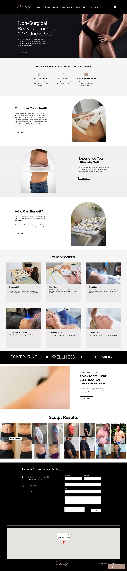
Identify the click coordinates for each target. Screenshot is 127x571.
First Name (68, 475)
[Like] (39, 74)
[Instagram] (31, 491)
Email (66, 482)
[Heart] (63, 74)
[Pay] (86, 74)
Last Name (86, 475)
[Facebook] (29, 491)
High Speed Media (110, 563)
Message (67, 495)
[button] (56, 7)
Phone (66, 488)
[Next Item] (123, 440)
